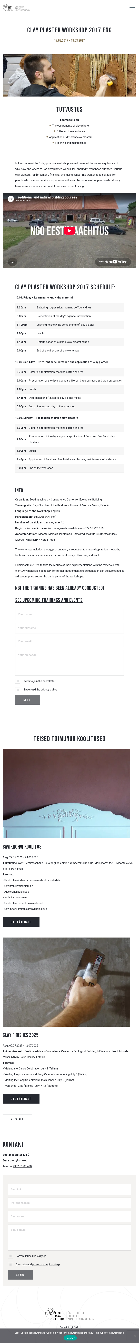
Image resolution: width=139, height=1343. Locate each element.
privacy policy (49, 689)
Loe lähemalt (21, 922)
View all (17, 1119)
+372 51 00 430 (22, 1166)
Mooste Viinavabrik (26, 539)
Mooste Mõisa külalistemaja (55, 534)
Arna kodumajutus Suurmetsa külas (95, 534)
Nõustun (70, 1338)
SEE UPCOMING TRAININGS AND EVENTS (49, 600)
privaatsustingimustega (46, 1264)
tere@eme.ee (19, 1160)
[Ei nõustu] (134, 1335)
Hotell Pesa (48, 539)
